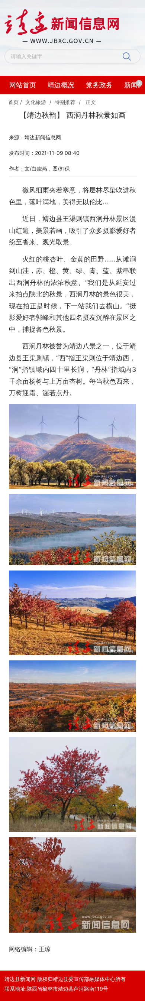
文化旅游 (35, 102)
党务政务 (99, 85)
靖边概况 (61, 85)
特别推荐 (65, 102)
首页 (13, 102)
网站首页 (22, 85)
